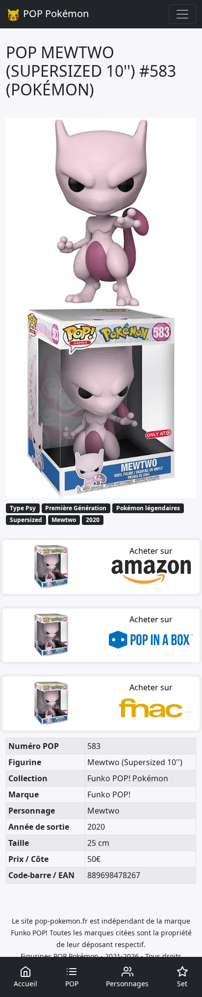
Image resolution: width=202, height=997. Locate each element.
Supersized (26, 520)
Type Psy (23, 508)
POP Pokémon (55, 13)
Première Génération (75, 508)
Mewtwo (63, 520)
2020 (93, 520)
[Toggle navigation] (182, 14)
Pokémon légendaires (148, 508)
